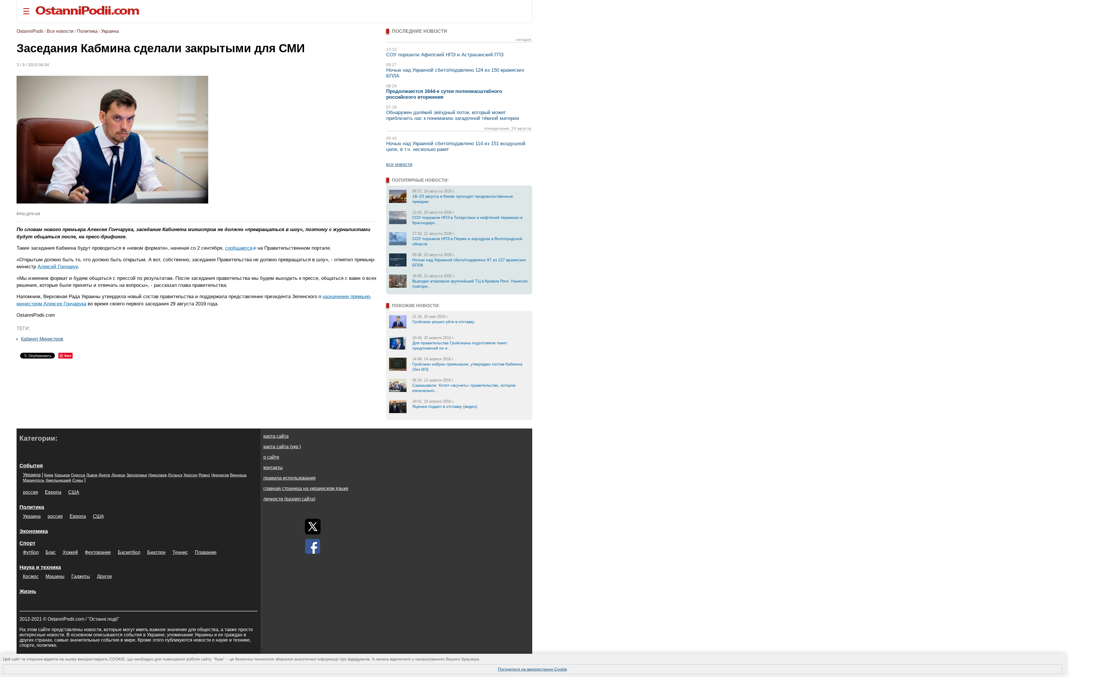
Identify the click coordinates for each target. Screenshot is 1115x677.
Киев (48, 475)
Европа (53, 492)
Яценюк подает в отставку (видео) (444, 406)
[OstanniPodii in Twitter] (312, 526)
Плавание (206, 552)
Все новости (60, 31)
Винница (238, 475)
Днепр (104, 475)
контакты (273, 467)
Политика (87, 31)
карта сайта (276, 436)
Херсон (190, 475)
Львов (91, 475)
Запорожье (136, 475)
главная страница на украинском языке (305, 488)
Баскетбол (129, 552)
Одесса (78, 475)
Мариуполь (33, 480)
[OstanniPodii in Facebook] (312, 546)
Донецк (118, 475)
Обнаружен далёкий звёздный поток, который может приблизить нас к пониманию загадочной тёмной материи (452, 115)
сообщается (238, 248)
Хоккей (70, 552)
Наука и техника (40, 567)
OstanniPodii (30, 31)
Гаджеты (80, 576)
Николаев (157, 475)
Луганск (175, 475)
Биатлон (156, 552)
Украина (110, 31)
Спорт (27, 543)
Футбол (31, 552)
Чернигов (220, 475)
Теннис (180, 552)
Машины (55, 576)
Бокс (51, 552)
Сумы (77, 480)
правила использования (289, 478)
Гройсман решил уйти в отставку (443, 321)
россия (30, 492)
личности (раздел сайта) (289, 498)
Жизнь (27, 591)
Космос (31, 576)
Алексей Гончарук (57, 266)
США (73, 492)
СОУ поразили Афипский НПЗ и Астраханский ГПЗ (444, 54)
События (31, 466)
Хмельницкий (58, 480)
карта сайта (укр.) (282, 446)
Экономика (33, 531)
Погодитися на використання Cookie (532, 669)
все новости (399, 164)
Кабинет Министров (42, 338)
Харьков (62, 475)
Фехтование (98, 552)
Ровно (204, 475)
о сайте (271, 457)
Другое (104, 576)
